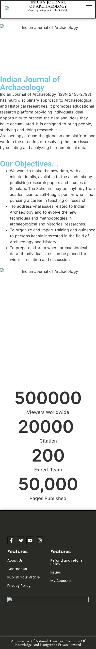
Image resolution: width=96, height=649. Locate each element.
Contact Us (17, 568)
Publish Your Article (23, 577)
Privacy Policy (19, 585)
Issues (55, 572)
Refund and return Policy (66, 562)
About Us (15, 560)
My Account (60, 580)
